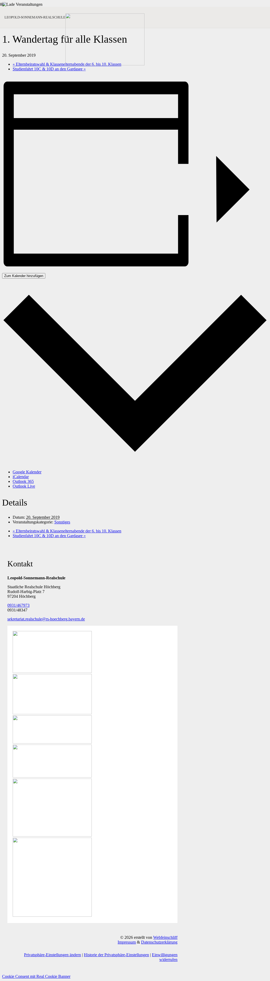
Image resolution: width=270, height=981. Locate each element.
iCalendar (21, 476)
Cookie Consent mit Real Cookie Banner (36, 976)
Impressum (127, 942)
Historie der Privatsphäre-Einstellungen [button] (116, 955)
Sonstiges (62, 522)
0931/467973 (18, 605)
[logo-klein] (104, 64)
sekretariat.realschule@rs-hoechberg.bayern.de (46, 619)
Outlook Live (24, 486)
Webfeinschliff (165, 937)
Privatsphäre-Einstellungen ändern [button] (52, 955)
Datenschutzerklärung (159, 942)
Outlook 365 (23, 481)
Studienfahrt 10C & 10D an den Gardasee (49, 69)
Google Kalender (27, 472)
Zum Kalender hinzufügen (23, 276)
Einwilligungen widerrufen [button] (164, 957)
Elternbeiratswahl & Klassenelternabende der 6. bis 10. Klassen (67, 531)
